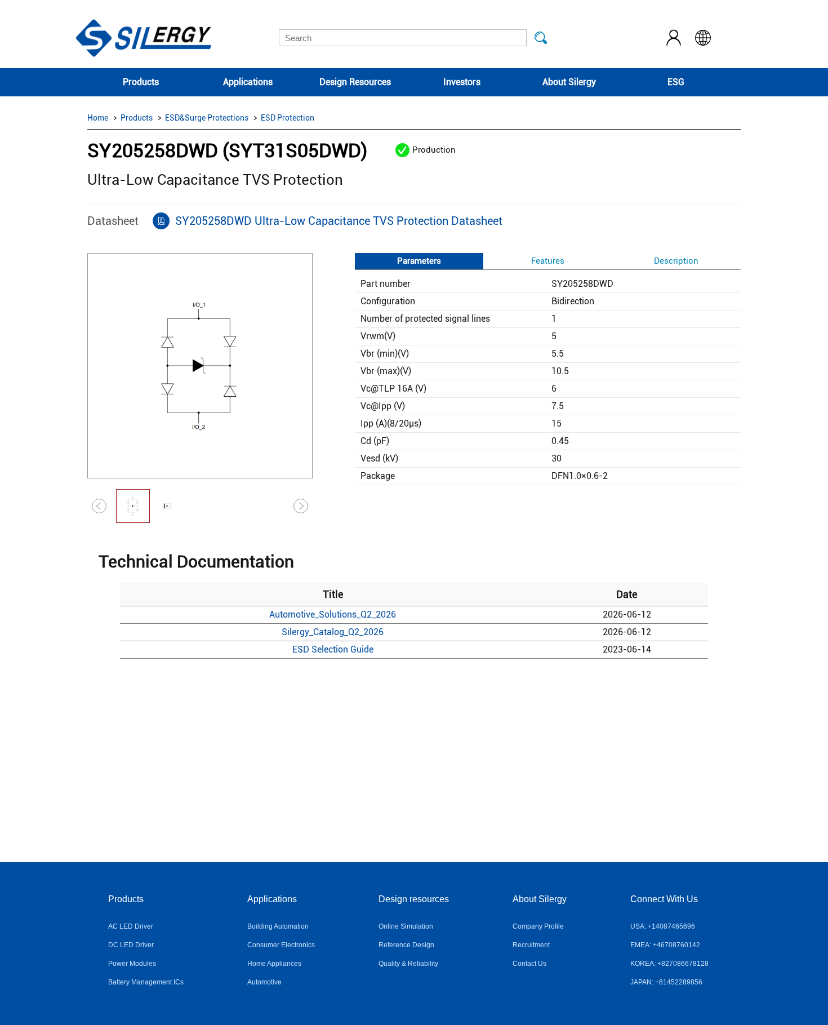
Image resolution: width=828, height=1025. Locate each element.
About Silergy (569, 82)
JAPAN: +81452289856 (666, 982)
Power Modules (132, 964)
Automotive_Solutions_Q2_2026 (332, 614)
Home (97, 117)
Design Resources (355, 82)
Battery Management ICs (146, 982)
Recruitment (531, 945)
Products (141, 82)
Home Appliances (274, 964)
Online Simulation (406, 926)
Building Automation (278, 926)
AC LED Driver (130, 926)
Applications (248, 82)
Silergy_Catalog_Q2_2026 (333, 632)
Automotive (264, 982)
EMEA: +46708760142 (665, 945)
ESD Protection (287, 117)
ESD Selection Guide (332, 649)
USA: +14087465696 (662, 926)
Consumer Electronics (281, 945)
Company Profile (538, 926)
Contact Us (529, 964)
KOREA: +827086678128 (669, 964)
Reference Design (406, 945)
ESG (675, 82)
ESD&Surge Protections (206, 117)
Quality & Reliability (408, 964)
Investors (461, 82)
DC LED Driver (131, 945)
